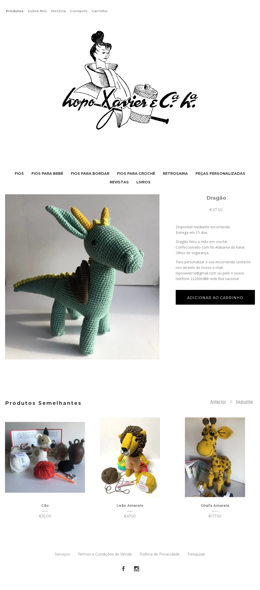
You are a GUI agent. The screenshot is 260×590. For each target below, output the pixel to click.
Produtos (15, 11)
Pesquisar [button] (196, 554)
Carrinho (100, 11)
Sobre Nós (37, 11)
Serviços (62, 554)
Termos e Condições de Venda (105, 554)
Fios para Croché (136, 173)
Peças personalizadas (220, 173)
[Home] (130, 80)
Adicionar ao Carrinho (215, 298)
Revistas (119, 182)
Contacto (79, 11)
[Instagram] (136, 569)
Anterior (218, 401)
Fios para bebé (47, 173)
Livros (143, 182)
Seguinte (244, 401)
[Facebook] (123, 569)
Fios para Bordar (90, 173)
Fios (19, 173)
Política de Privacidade (160, 554)
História (58, 11)
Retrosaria (175, 173)
